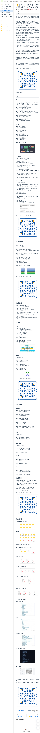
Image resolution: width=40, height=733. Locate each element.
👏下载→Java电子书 (4, 8)
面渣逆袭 (11, 1)
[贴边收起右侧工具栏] (37, 720)
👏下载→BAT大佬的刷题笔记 (6, 24)
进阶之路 (6, 1)
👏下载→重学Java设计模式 (6, 14)
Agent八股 (16, 1)
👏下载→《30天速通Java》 (6, 4)
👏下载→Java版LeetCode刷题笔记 (6, 17)
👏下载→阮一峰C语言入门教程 (6, 22)
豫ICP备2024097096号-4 (20, 729)
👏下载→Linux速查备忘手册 (6, 6)
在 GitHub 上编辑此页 (20, 710)
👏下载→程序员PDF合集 (5, 10)
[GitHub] (33, 1)
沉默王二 (18, 9)
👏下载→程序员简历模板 (5, 30)
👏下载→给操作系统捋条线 (5, 26)
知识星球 (21, 1)
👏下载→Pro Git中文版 (5, 28)
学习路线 (25, 1)
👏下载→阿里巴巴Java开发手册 (6, 20)
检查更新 (37, 724)
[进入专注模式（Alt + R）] (37, 727)
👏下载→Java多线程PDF (5, 12)
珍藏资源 (30, 1)
